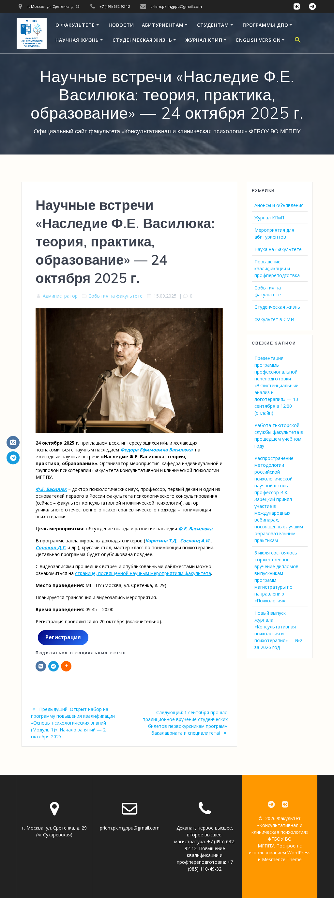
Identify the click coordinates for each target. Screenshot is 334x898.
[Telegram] (53, 666)
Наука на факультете (278, 249)
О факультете (75, 25)
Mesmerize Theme (282, 859)
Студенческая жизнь (142, 40)
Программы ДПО (265, 25)
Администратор (60, 296)
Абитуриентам (163, 25)
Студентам (213, 25)
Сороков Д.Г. (51, 547)
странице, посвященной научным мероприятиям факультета (143, 573)
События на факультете (115, 296)
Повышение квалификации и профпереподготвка (277, 268)
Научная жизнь (77, 40)
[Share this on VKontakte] (41, 666)
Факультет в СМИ (274, 319)
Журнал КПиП (204, 40)
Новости (121, 25)
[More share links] (66, 666)
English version (258, 40)
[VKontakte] (13, 442)
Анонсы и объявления (279, 205)
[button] (298, 41)
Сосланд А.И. (195, 540)
